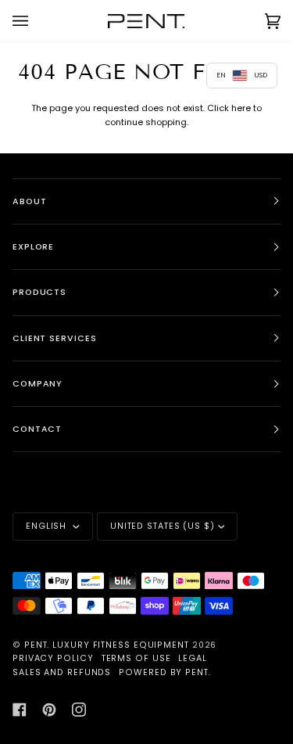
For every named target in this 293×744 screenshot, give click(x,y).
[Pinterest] (49, 710)
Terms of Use (136, 658)
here (241, 108)
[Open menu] (36, 20)
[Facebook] (20, 710)
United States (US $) (162, 526)
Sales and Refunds (62, 672)
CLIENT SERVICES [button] (55, 338)
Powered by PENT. (164, 672)
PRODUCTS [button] (39, 292)
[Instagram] (79, 710)
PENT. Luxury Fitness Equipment (108, 645)
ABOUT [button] (30, 201)
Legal (192, 658)
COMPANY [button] (38, 384)
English (48, 526)
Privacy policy (53, 658)
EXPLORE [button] (33, 247)
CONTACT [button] (37, 429)
